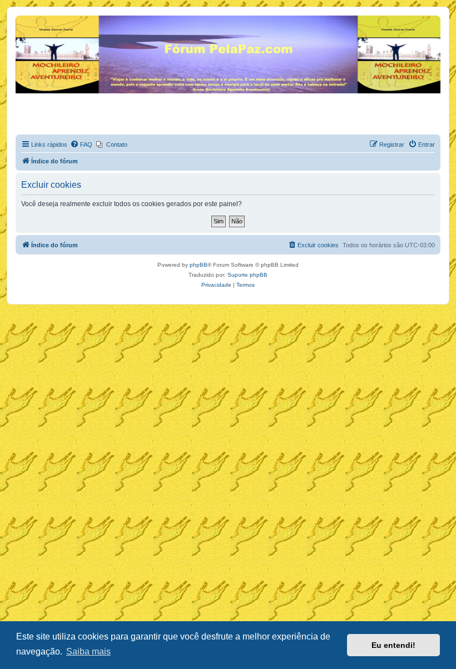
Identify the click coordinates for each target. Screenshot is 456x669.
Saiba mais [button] (88, 651)
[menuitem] (81, 144)
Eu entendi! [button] (393, 645)
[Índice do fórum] (22, 18)
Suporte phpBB (247, 275)
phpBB (198, 265)
